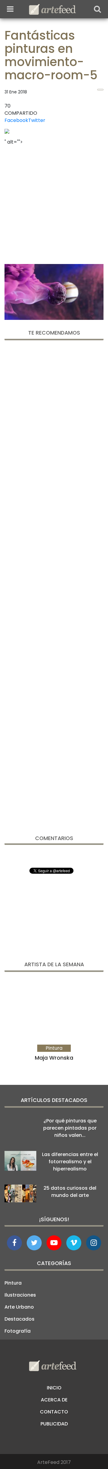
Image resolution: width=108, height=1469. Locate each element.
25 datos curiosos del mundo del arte (70, 1192)
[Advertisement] (54, 203)
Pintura (13, 1282)
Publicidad (54, 1423)
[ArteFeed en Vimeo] (73, 1242)
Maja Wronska (54, 1057)
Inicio (54, 1387)
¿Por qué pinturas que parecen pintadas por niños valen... (70, 1128)
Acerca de (54, 1399)
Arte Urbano (19, 1307)
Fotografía (17, 1331)
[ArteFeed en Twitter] (34, 1242)
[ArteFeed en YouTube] (54, 1242)
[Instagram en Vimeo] (93, 1242)
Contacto (54, 1411)
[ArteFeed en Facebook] (14, 1242)
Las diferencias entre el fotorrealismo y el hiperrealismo (70, 1161)
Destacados (19, 1319)
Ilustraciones (20, 1294)
